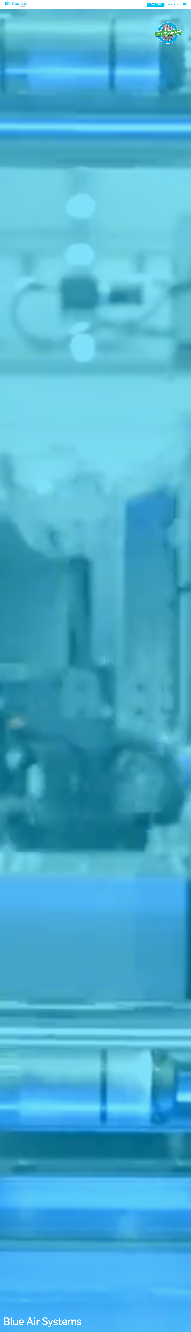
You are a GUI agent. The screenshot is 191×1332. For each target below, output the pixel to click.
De (168, 4)
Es (175, 4)
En (172, 4)
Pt (178, 4)
